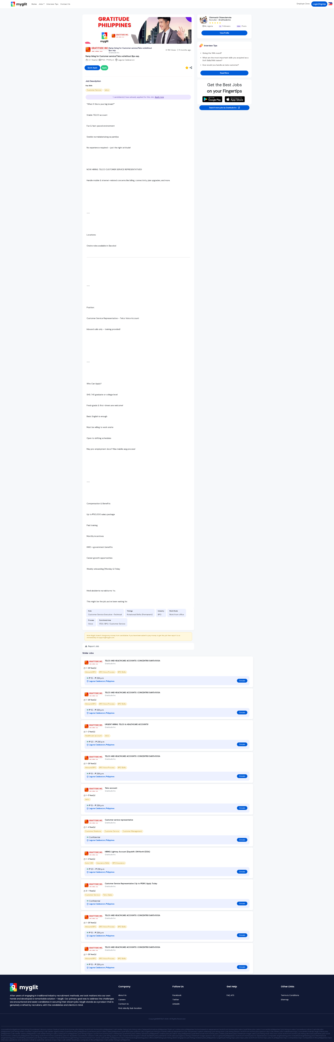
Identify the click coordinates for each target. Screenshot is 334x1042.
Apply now (159, 97)
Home (34, 4)
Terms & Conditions (290, 995)
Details (242, 680)
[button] (329, 3)
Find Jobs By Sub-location (130, 1008)
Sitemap (285, 1000)
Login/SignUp (319, 4)
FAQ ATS (230, 995)
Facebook (176, 995)
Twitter (175, 1000)
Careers (122, 1000)
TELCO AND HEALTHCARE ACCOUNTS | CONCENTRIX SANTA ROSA (132, 660)
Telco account (111, 788)
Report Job (93, 646)
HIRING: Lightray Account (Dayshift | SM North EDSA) (127, 851)
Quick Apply (92, 68)
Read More (224, 73)
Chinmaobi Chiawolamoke (220, 17)
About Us (122, 995)
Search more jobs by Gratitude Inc (223, 108)
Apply (104, 68)
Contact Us (65, 4)
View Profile (224, 33)
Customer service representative (119, 820)
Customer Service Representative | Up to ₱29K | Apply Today (131, 883)
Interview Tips (52, 4)
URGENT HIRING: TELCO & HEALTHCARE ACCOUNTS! (126, 724)
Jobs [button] (41, 4)
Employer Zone (303, 3)
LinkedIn (176, 1004)
